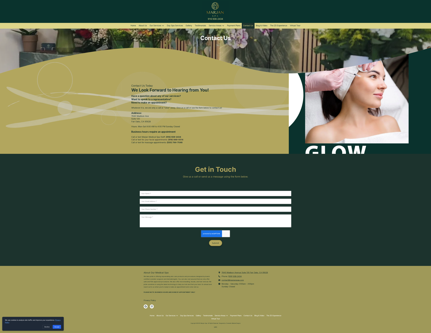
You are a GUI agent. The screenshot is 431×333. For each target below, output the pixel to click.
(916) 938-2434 (235, 276)
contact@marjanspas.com (233, 280)
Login (215, 327)
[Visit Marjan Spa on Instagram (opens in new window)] (152, 306)
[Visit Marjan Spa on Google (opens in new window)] (146, 306)
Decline (47, 327)
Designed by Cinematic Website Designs (230, 323)
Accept (56, 327)
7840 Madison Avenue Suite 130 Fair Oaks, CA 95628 (245, 272)
